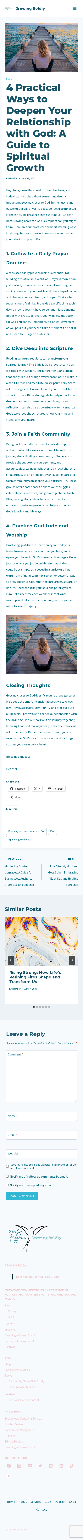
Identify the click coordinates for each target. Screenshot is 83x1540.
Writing (12, 1311)
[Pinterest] (51, 1466)
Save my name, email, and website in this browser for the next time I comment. (43, 1166)
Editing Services (14, 1441)
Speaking (10, 1329)
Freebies (10, 1394)
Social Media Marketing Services (24, 1418)
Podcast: (10, 1324)
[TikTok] (72, 1466)
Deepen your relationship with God (26, 831)
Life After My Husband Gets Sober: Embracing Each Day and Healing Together (63, 871)
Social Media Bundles (17, 1370)
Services (35, 1501)
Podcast (60, 1501)
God (52, 831)
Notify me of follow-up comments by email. (39, 1176)
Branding (10, 1436)
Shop (8, 1364)
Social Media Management (20, 1430)
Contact (41, 1509)
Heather (13, 178)
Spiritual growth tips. (19, 839)
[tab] (34, 1007)
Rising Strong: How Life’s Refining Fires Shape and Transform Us (35, 977)
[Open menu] (74, 8)
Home (11, 1501)
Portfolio (10, 1347)
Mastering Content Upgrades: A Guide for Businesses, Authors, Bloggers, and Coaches (20, 871)
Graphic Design (14, 1424)
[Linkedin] (61, 1466)
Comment (15, 1054)
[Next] (72, 960)
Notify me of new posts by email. (31, 1185)
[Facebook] (9, 1466)
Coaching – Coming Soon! (20, 1335)
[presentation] (41, 941)
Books (8, 1375)
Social (11, 1317)
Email (12, 1134)
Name (13, 1116)
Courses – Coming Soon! (19, 1341)
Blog (9, 78)
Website (13, 1153)
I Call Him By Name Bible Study (26, 1381)
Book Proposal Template (22, 1387)
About (23, 1501)
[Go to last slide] (11, 960)
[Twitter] (40, 1466)
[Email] (30, 1466)
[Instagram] (19, 1466)
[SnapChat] (9, 1476)
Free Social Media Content (23, 1400)
